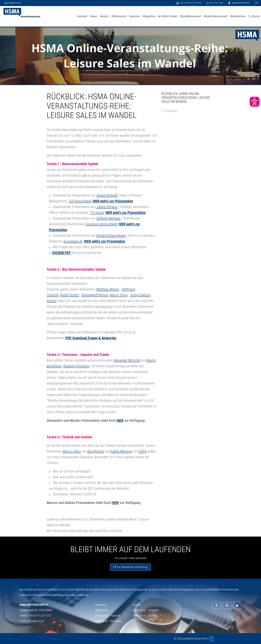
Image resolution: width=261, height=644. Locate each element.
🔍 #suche (253, 16)
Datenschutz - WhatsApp (108, 621)
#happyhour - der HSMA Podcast (160, 16)
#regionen (134, 16)
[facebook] (216, 605)
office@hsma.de (14, 3)
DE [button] (257, 3)
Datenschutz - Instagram (145, 610)
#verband (82, 16)
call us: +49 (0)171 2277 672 (190, 3)
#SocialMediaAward (190, 16)
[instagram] (227, 605)
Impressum (101, 604)
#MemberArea (237, 16)
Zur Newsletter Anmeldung (132, 567)
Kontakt (137, 604)
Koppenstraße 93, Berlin (240, 3)
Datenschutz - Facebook (107, 615)
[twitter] (237, 605)
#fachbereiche (118, 16)
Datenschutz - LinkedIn (145, 615)
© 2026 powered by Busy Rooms (191, 638)
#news (93, 16)
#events (104, 16)
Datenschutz (101, 610)
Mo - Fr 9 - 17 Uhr (216, 3)
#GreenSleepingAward (215, 16)
